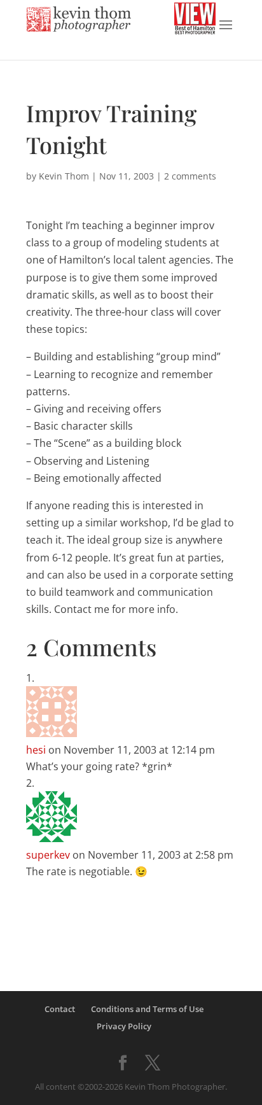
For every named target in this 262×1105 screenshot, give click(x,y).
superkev (48, 855)
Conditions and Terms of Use (147, 1009)
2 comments (190, 176)
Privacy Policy (124, 1026)
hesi (36, 750)
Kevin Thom (64, 176)
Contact (60, 1009)
